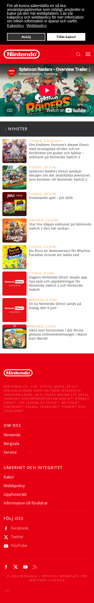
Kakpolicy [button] (15, 26)
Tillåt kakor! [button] (66, 37)
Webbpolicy (14, 485)
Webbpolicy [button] (37, 26)
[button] (78, 54)
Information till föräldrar (26, 503)
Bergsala (11, 443)
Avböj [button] (26, 37)
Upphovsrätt (15, 494)
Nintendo (12, 434)
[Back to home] (22, 54)
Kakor (9, 477)
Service (10, 452)
